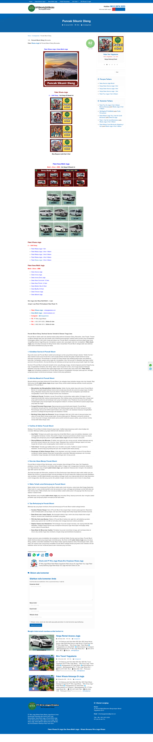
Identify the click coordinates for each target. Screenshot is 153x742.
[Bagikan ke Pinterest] (52, 556)
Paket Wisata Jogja (40, 1)
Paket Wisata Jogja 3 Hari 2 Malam (41, 254)
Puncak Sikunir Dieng (76, 21)
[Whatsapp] (150, 365)
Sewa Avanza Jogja (36, 272)
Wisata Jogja (35, 43)
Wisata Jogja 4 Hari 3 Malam (108, 122)
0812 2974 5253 (117, 6)
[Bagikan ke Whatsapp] (34, 556)
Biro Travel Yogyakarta (66, 656)
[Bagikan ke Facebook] (30, 556)
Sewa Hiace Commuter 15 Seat (40, 280)
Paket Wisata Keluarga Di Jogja (70, 676)
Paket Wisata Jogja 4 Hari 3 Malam (41, 257)
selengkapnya (75, 650)
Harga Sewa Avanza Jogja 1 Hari (109, 91)
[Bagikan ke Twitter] (39, 556)
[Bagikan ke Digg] (43, 556)
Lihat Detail (112, 44)
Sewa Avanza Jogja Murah (107, 83)
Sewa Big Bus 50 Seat (37, 289)
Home (30, 1)
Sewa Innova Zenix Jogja (38, 277)
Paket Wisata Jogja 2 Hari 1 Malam (41, 251)
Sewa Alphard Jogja (36, 294)
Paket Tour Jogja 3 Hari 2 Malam (109, 94)
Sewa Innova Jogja (36, 275)
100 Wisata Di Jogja (85, 1)
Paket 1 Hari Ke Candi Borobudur (109, 120)
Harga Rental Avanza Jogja (68, 635)
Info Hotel (74, 1)
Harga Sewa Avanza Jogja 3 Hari (109, 86)
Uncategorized (87, 25)
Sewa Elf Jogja (113, 117)
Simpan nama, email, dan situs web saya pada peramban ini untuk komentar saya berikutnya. (57, 622)
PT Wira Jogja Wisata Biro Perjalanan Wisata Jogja (65, 561)
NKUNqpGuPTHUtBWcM (106, 111)
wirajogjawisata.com (50, 310)
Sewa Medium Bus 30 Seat (38, 286)
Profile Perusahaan (65, 1)
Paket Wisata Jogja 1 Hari (38, 249)
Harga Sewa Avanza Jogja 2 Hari (109, 88)
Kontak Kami (120, 9)
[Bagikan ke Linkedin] (47, 556)
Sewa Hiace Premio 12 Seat (39, 283)
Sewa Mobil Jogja (52, 1)
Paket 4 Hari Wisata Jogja (110, 54)
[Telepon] (150, 368)
